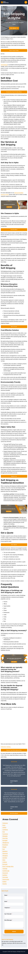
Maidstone (4, 851)
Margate (4, 847)
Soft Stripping (4, 64)
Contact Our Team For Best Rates (14, 91)
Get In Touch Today (14, 50)
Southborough (5, 870)
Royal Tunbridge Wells (7, 866)
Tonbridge (4, 868)
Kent (3, 849)
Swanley (4, 883)
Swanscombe (5, 879)
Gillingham (5, 855)
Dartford (4, 881)
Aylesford (4, 857)
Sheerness (5, 853)
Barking (8, 746)
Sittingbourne (5, 842)
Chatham (4, 862)
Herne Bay (5, 838)
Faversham (5, 834)
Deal (3, 831)
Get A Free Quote (14, 813)
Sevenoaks (5, 877)
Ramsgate (4, 840)
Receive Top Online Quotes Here (14, 750)
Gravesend (5, 873)
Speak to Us (14, 476)
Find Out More (14, 229)
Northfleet (4, 875)
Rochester (4, 864)
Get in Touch (14, 326)
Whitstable (5, 836)
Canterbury (5, 829)
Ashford (4, 827)
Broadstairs (5, 844)
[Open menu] (25, 2)
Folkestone (3, 746)
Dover (3, 825)
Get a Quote (13, 28)
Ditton (3, 860)
